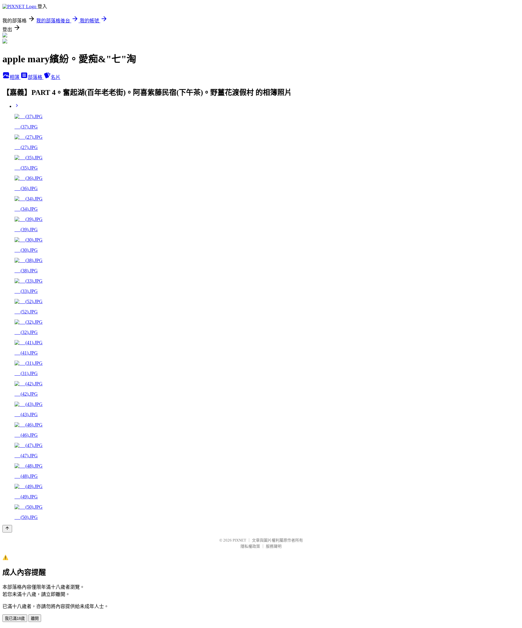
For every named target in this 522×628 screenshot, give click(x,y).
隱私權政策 (250, 546)
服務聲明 (274, 546)
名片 (55, 77)
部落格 (36, 77)
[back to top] (7, 529)
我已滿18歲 (15, 618)
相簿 (15, 77)
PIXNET (239, 540)
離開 (35, 618)
